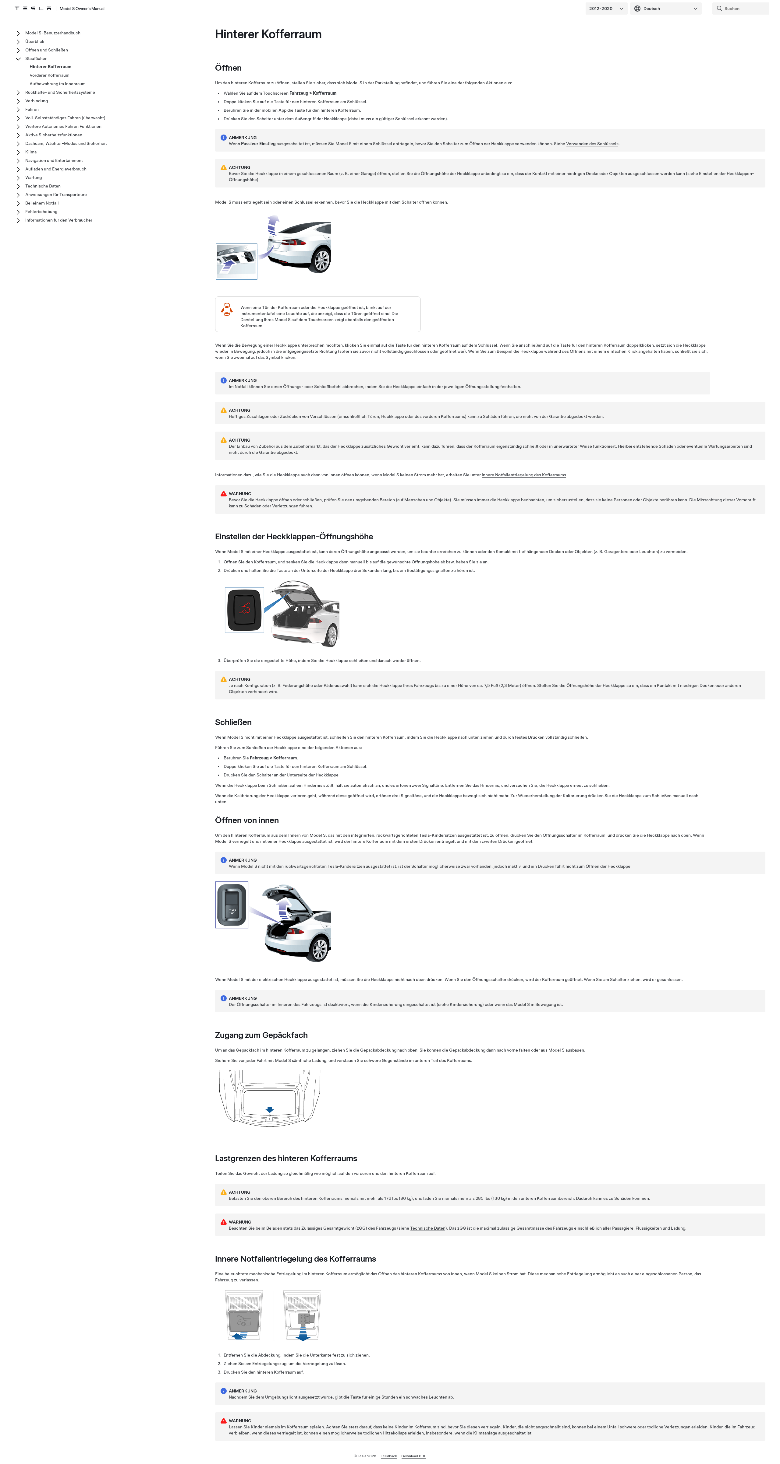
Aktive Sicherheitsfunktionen (53, 134)
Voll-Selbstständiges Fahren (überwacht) (65, 117)
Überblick (34, 41)
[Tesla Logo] (33, 8)
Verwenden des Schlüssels (592, 143)
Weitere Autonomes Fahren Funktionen (63, 126)
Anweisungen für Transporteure (56, 194)
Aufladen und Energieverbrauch (56, 168)
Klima (31, 151)
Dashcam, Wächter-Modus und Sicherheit (66, 143)
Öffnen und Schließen (46, 49)
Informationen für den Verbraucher (58, 220)
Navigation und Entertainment (54, 160)
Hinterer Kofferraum (50, 66)
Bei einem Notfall (42, 203)
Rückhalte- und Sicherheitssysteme (60, 92)
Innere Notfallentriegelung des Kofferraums (524, 474)
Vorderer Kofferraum (49, 75)
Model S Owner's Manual (82, 8)
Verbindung (36, 100)
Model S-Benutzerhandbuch (52, 32)
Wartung (33, 177)
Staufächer (36, 58)
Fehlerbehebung (41, 211)
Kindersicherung (466, 1004)
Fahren (32, 109)
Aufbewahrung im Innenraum (58, 83)
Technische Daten (427, 1228)
